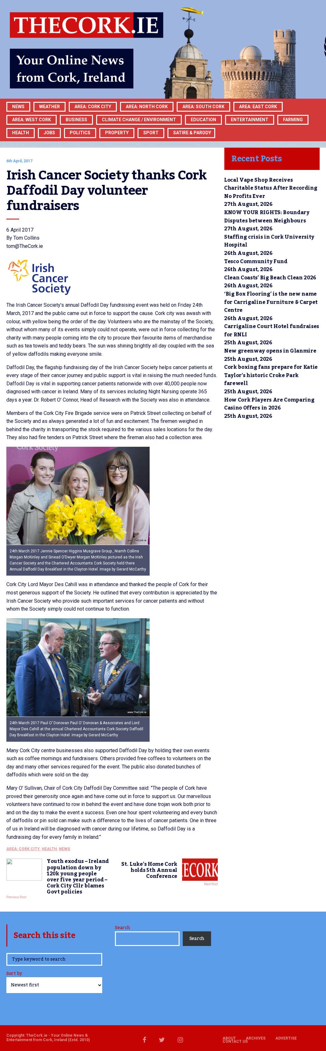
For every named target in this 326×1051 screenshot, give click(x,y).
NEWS (64, 849)
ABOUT (229, 1038)
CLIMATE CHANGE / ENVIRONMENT (139, 119)
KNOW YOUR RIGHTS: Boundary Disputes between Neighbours (266, 216)
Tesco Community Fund (255, 261)
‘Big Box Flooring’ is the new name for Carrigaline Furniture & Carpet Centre (271, 302)
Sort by (14, 974)
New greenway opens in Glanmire (270, 351)
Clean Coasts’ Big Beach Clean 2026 (270, 278)
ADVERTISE (286, 1038)
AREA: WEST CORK (31, 119)
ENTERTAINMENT (249, 119)
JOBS (49, 132)
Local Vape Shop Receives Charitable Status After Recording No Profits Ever (270, 188)
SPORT (151, 132)
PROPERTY (117, 132)
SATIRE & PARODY (192, 132)
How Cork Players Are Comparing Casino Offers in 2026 (269, 404)
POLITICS (80, 132)
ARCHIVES (256, 1038)
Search (122, 927)
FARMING (293, 119)
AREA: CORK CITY (92, 106)
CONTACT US (235, 1041)
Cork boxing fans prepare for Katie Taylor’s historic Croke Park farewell (271, 375)
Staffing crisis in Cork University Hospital (269, 241)
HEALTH (20, 132)
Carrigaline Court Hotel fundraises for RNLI (271, 330)
